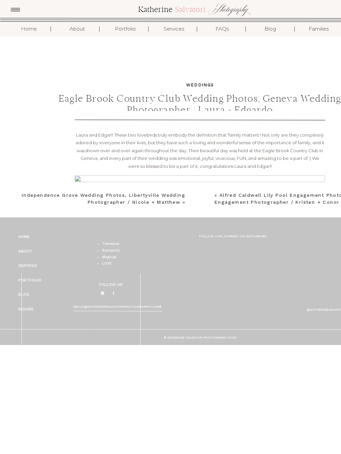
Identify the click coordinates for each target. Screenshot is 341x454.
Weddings (200, 84)
